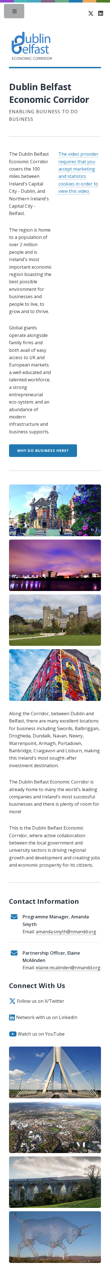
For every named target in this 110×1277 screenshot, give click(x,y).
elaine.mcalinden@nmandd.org (68, 967)
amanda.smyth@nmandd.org (66, 932)
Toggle (14, 12)
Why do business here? (43, 450)
